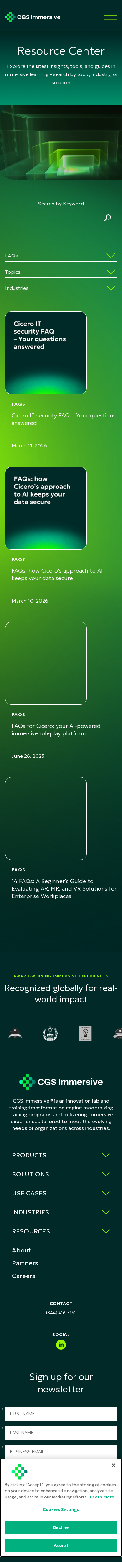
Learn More (102, 1497)
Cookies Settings (61, 1509)
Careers (23, 1276)
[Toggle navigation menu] (110, 15)
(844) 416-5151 (61, 1312)
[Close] (113, 1465)
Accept (61, 1545)
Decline (61, 1527)
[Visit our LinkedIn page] (61, 1345)
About (21, 1250)
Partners (25, 1263)
